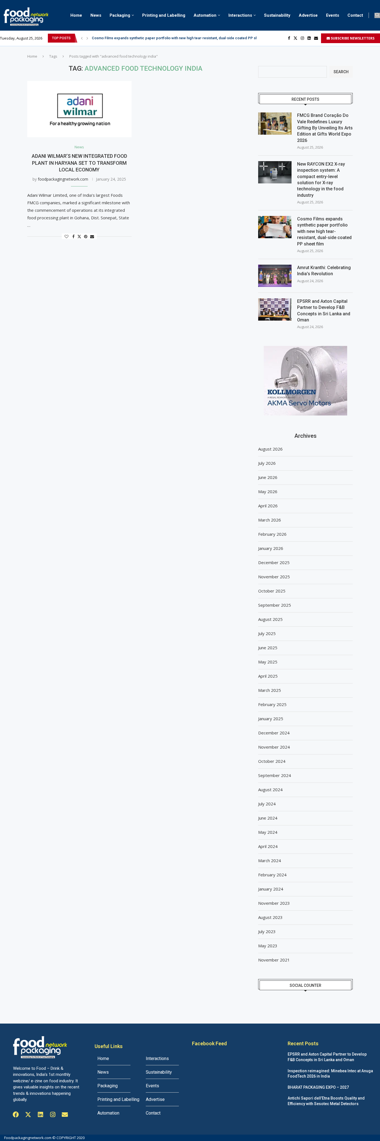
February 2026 (272, 534)
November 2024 (274, 747)
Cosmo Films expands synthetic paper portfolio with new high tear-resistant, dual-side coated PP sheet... (179, 38)
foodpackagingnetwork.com (63, 179)
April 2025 (268, 676)
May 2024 (267, 832)
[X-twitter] (28, 1114)
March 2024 (269, 860)
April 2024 (268, 846)
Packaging (120, 15)
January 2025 (270, 718)
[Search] (377, 15)
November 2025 (274, 576)
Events (332, 15)
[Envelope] (65, 1114)
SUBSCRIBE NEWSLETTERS (352, 38)
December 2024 (274, 733)
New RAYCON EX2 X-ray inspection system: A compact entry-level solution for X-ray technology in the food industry (321, 179)
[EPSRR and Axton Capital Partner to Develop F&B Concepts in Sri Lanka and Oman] (275, 309)
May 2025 (267, 662)
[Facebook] (289, 38)
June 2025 (267, 647)
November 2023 (274, 903)
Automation (205, 15)
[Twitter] (295, 38)
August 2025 (270, 619)
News (95, 15)
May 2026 (267, 491)
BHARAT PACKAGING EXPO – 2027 (318, 1087)
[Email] (316, 38)
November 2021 (274, 960)
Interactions (240, 15)
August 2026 (270, 449)
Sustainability (277, 15)
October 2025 (271, 591)
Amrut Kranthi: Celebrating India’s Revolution (324, 270)
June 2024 (267, 818)
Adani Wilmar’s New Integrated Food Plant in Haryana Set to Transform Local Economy (79, 163)
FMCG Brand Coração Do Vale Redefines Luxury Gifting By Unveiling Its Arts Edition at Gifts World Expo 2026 (325, 128)
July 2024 (267, 803)
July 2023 (267, 931)
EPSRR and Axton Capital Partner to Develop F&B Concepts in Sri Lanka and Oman (323, 311)
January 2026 (270, 548)
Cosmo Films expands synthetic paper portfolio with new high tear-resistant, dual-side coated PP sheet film (324, 231)
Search (341, 72)
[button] (82, 38)
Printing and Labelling (163, 15)
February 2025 (272, 704)
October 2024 (271, 761)
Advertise (308, 15)
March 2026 (269, 520)
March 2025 (269, 690)
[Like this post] (66, 236)
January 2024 (270, 889)
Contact (355, 15)
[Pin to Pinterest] (85, 236)
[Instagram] (302, 38)
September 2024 (274, 775)
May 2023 (267, 945)
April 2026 (268, 505)
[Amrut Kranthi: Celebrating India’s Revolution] (275, 276)
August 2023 (270, 917)
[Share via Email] (92, 236)
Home (76, 15)
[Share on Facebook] (73, 236)
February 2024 (272, 874)
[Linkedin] (309, 38)
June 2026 (267, 477)
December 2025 (274, 562)
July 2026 (267, 463)
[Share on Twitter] (79, 236)
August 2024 (270, 789)
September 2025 (274, 605)
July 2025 (267, 633)
